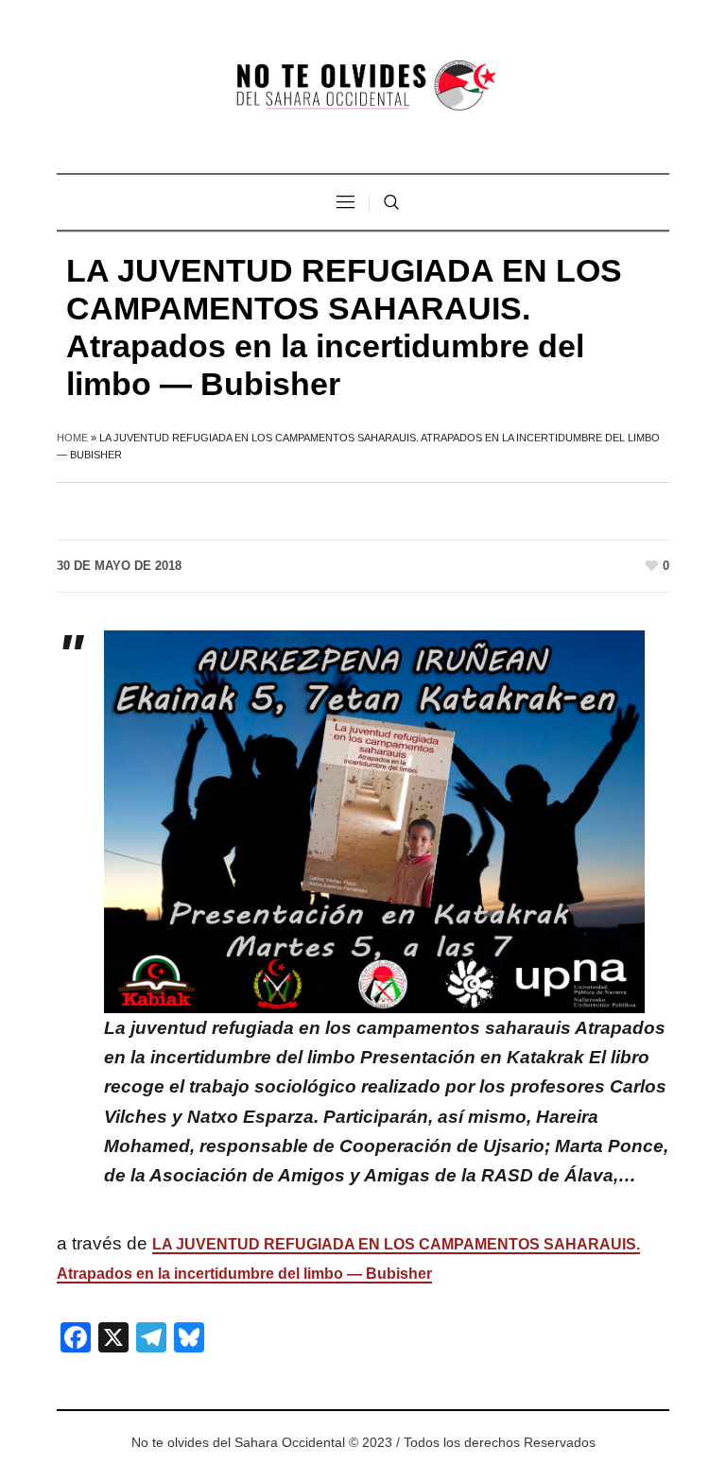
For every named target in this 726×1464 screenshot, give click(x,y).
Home (72, 437)
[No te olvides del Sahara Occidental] (363, 86)
